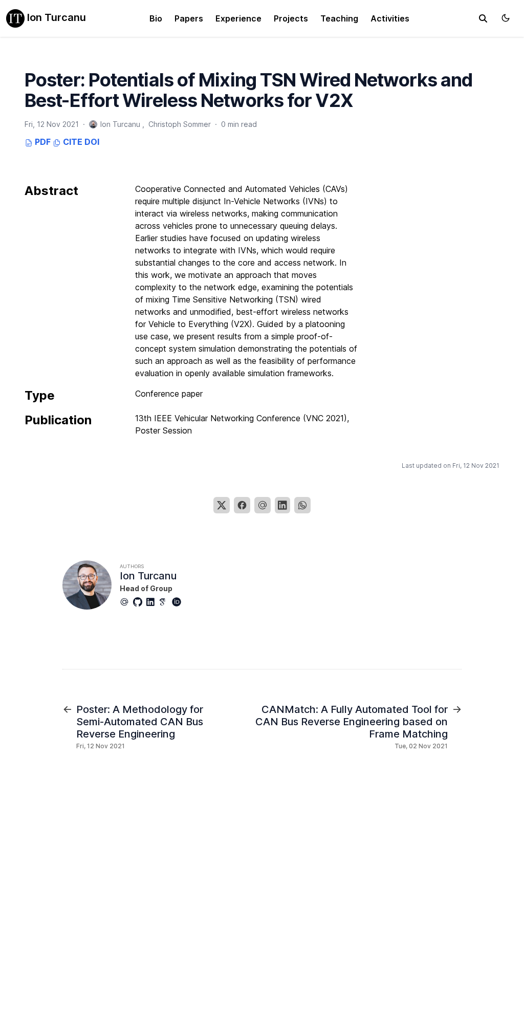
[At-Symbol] (126, 602)
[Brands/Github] (139, 602)
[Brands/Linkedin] (152, 602)
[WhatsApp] (302, 505)
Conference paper (169, 393)
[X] (221, 505)
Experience (238, 18)
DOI (91, 142)
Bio (155, 18)
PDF (42, 142)
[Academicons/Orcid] (178, 602)
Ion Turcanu (55, 17)
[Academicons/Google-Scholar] (165, 602)
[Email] (262, 505)
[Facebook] (242, 505)
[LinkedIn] (282, 505)
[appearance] (505, 18)
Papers (188, 18)
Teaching (339, 18)
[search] (483, 18)
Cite (71, 142)
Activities (389, 18)
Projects (291, 18)
